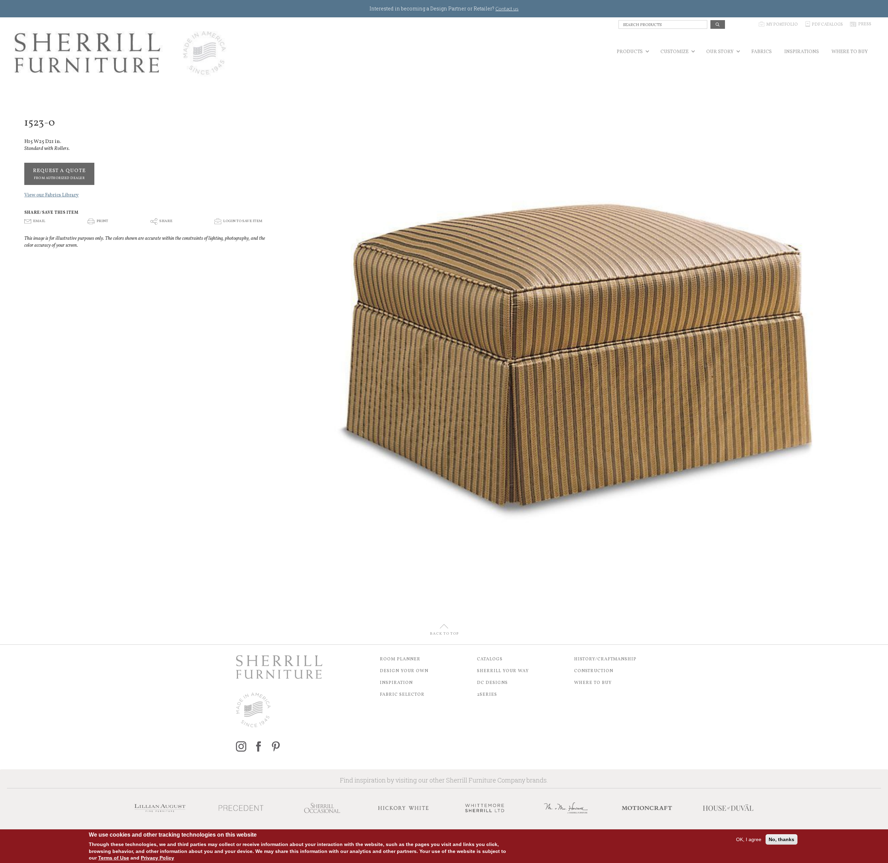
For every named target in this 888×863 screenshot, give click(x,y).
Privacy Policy (157, 858)
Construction (593, 671)
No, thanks (781, 839)
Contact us (507, 8)
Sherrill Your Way (503, 671)
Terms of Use (113, 858)
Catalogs (490, 659)
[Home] (120, 53)
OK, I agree (748, 839)
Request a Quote (59, 173)
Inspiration (396, 683)
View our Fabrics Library (51, 195)
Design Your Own (404, 671)
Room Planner (400, 659)
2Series (487, 695)
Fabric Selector (402, 695)
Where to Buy (593, 683)
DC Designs (492, 683)
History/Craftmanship (605, 659)
